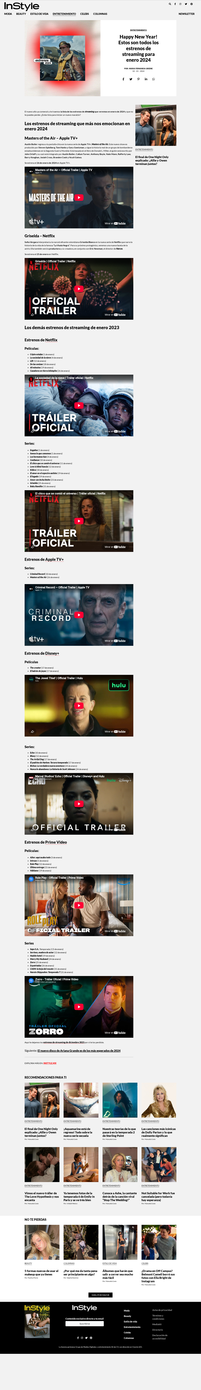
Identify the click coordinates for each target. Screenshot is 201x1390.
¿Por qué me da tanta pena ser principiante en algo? (80, 1272)
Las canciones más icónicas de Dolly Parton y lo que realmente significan (159, 1132)
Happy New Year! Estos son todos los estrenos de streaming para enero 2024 (138, 48)
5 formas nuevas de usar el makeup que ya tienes (41, 1272)
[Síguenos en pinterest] (191, 4)
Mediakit (156, 1324)
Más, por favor (100, 1295)
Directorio (157, 1329)
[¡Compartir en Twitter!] (131, 79)
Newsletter (187, 13)
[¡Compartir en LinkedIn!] (146, 79)
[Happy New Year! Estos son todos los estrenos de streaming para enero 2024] (62, 58)
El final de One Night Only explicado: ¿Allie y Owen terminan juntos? (152, 160)
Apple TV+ (54, 559)
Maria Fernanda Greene (141, 68)
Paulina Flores (33, 1278)
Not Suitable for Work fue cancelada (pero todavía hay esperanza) (158, 1196)
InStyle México (72, 1203)
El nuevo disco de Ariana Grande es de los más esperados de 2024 (79, 1050)
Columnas (100, 13)
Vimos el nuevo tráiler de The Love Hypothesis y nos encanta (42, 1196)
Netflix (51, 339)
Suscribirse (85, 1323)
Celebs (84, 13)
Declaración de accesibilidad (160, 1337)
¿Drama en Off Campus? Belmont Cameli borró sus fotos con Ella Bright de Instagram (158, 1276)
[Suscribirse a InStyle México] (37, 1321)
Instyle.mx (49, 1063)
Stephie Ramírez (72, 1278)
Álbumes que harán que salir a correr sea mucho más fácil (118, 1274)
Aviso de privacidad (162, 1310)
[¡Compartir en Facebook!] (123, 79)
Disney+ (52, 653)
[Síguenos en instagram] (180, 4)
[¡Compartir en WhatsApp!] (153, 79)
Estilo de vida (39, 13)
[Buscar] (170, 4)
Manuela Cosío (33, 1139)
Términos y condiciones (158, 1317)
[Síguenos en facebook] (175, 4)
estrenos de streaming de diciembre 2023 (63, 1042)
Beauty (21, 13)
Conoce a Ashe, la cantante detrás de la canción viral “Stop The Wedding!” (120, 1196)
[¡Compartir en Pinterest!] (138, 79)
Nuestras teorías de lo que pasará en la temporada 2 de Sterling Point (119, 1132)
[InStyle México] (21, 6)
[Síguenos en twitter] (186, 4)
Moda (8, 13)
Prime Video (56, 842)
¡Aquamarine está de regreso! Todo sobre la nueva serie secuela (78, 1132)
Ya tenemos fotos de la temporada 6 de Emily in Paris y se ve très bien (79, 1196)
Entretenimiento (64, 13)
